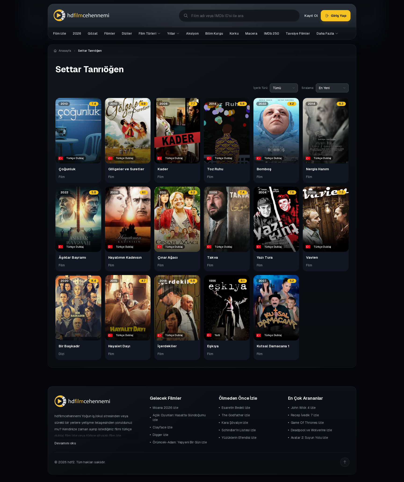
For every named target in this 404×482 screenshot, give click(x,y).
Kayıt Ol (311, 16)
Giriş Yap (338, 16)
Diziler (127, 33)
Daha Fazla (325, 33)
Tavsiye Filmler (298, 33)
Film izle (59, 33)
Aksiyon (192, 33)
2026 (77, 33)
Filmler (109, 33)
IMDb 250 (271, 33)
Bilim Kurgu (214, 33)
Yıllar (171, 33)
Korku (234, 33)
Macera (251, 33)
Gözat (92, 33)
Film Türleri (147, 33)
